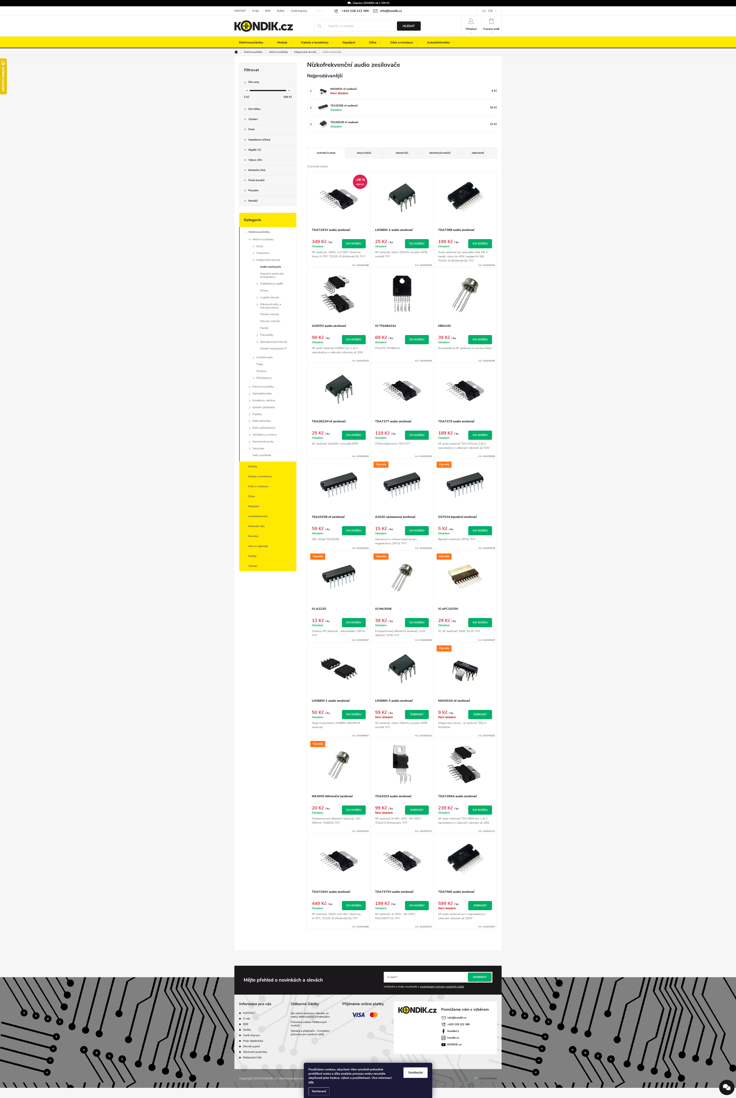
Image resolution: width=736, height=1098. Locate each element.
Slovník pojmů (251, 1046)
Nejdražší (402, 153)
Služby (280, 11)
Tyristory (261, 371)
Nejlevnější (364, 153)
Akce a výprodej (258, 546)
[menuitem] (253, 42)
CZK (490, 11)
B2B (267, 11)
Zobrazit (417, 714)
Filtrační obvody (269, 314)
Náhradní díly (256, 526)
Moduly (252, 466)
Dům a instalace (258, 486)
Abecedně (478, 153)
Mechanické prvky (263, 441)
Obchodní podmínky (255, 1052)
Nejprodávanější (439, 153)
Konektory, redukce (263, 400)
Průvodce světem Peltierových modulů (309, 1023)
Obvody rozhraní (270, 321)
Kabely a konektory (260, 476)
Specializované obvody (273, 342)
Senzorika (258, 448)
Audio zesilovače (270, 267)
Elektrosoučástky (259, 232)
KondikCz (453, 1031)
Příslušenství (263, 378)
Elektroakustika (261, 421)
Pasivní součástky (263, 386)
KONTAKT (240, 11)
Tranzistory (262, 253)
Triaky (259, 364)
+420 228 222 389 (458, 1024)
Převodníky (266, 335)
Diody (259, 246)
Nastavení (319, 1091)
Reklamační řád (252, 1057)
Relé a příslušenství (263, 428)
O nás (255, 11)
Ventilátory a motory (264, 435)
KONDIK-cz (454, 1044)
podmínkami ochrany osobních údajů (442, 986)
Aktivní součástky (263, 239)
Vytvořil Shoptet (488, 1078)
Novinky (253, 536)
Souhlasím (415, 1072)
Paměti (264, 328)
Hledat (409, 26)
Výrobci (253, 566)
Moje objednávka (253, 1041)
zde (311, 1082)
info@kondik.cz (456, 1018)
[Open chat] (726, 1087)
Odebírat (480, 977)
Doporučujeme (326, 153)
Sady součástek (261, 455)
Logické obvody (269, 297)
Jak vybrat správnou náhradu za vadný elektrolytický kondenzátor (310, 1015)
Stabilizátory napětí (271, 283)
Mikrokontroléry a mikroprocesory (270, 306)
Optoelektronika (261, 393)
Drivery (264, 290)
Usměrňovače (264, 357)
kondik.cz (453, 1038)
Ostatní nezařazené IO (273, 348)
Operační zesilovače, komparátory (272, 275)
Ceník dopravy (299, 11)
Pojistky (257, 414)
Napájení (253, 506)
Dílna (251, 496)
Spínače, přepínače (263, 407)
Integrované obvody (268, 260)
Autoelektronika (258, 516)
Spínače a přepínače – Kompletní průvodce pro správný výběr (310, 1032)
